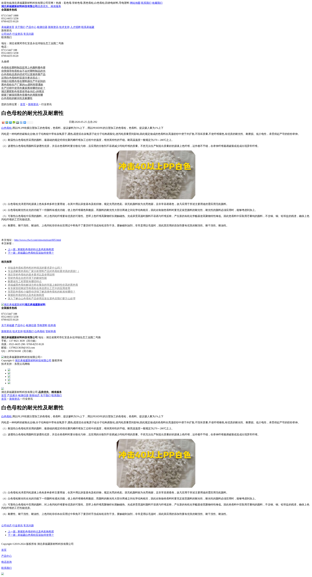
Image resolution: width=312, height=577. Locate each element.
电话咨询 (6, 562)
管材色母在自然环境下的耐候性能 (27, 278)
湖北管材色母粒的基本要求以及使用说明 (31, 274)
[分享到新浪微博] (3, 122)
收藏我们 (157, 2)
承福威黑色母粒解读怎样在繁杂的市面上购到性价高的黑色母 (43, 284)
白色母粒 (6, 128)
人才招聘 (75, 27)
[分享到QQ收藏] (17, 122)
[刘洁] (9, 373)
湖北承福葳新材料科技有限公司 (33, 360)
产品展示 (12, 395)
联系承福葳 (87, 27)
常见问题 (28, 34)
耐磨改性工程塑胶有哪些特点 (25, 281)
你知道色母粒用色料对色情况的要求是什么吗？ (35, 267)
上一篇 (31, 249)
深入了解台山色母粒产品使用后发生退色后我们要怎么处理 (41, 298)
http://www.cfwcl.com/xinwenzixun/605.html (37, 240)
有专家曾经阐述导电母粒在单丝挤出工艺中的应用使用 (39, 288)
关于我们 (20, 27)
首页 (22, 104)
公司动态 (6, 34)
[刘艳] (9, 383)
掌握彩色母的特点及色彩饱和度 (26, 295)
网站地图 (135, 2)
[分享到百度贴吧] (21, 122)
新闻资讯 (53, 27)
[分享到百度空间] (14, 122)
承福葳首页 (7, 27)
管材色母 (51, 331)
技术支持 (64, 27)
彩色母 (52, 325)
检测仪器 (42, 27)
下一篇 (31, 252)
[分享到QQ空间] (6, 122)
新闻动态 (34, 395)
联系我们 (146, 2)
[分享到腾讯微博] (10, 122)
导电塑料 (42, 325)
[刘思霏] (9, 376)
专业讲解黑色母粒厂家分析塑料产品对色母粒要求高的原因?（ (43, 271)
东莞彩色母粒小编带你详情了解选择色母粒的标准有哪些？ (41, 291)
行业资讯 (17, 34)
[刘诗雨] (9, 379)
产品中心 (31, 27)
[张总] (9, 370)
